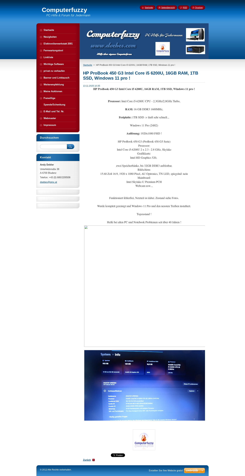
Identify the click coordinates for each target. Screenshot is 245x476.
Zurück (87, 460)
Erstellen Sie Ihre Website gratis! (166, 470)
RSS (185, 7)
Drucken (199, 7)
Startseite (87, 65)
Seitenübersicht (168, 7)
